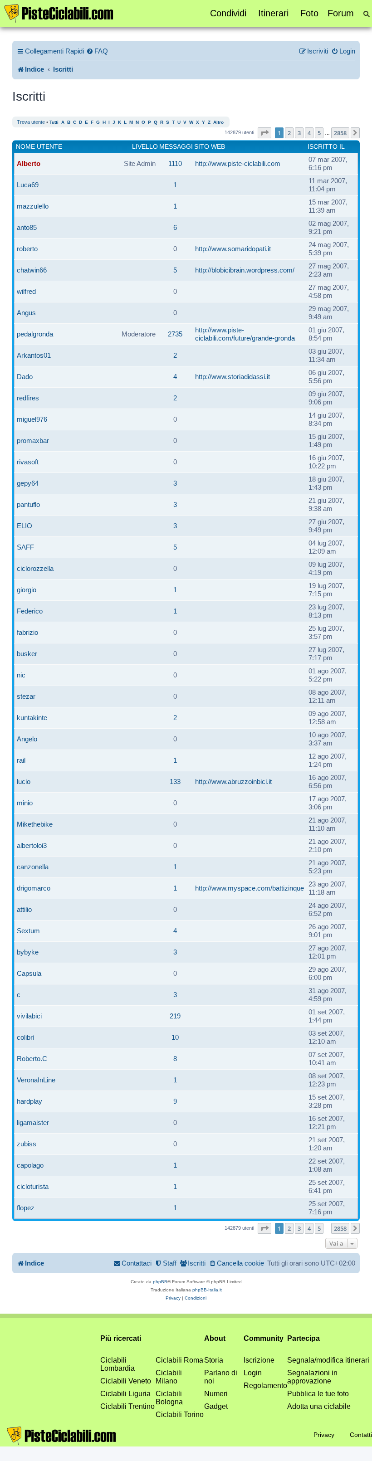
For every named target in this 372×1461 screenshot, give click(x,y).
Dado (25, 376)
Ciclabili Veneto (125, 1381)
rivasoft (28, 462)
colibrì (25, 1037)
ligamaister (33, 1122)
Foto (309, 13)
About (214, 1338)
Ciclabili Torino (180, 1414)
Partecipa (303, 1338)
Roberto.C (32, 1058)
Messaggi (176, 146)
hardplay (29, 1101)
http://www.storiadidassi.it (232, 376)
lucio (23, 781)
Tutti (54, 122)
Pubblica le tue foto (318, 1394)
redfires (28, 398)
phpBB (160, 1281)
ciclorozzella (35, 568)
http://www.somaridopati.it (233, 249)
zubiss (26, 1144)
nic (21, 675)
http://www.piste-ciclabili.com (237, 163)
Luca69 (28, 185)
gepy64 (28, 483)
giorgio (26, 590)
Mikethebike (35, 824)
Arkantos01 (34, 355)
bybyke (28, 952)
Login (253, 1373)
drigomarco (33, 888)
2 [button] (289, 133)
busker (27, 653)
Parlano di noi (220, 1377)
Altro (218, 122)
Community (264, 1338)
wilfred (26, 291)
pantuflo (28, 504)
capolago (30, 1165)
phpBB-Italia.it (207, 1289)
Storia (213, 1360)
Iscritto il (326, 146)
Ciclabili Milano (169, 1377)
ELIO (24, 526)
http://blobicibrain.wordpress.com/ (244, 270)
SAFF (25, 547)
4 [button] (309, 133)
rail (21, 760)
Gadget (216, 1406)
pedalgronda (35, 334)
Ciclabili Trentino (127, 1406)
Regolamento (265, 1385)
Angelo (27, 739)
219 (175, 1016)
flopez (25, 1208)
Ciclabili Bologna (169, 1398)
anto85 (27, 227)
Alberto (28, 163)
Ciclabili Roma (179, 1360)
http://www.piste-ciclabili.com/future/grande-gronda (245, 334)
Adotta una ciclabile (319, 1406)
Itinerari (273, 13)
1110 (175, 163)
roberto (27, 249)
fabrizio (27, 632)
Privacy (323, 1434)
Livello (145, 146)
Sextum (28, 931)
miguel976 (32, 419)
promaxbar (33, 440)
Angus (26, 313)
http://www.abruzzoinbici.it (233, 781)
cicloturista (33, 1186)
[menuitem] (97, 51)
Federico (30, 611)
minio (25, 803)
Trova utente (31, 122)
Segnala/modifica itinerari (328, 1360)
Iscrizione (259, 1360)
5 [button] (319, 133)
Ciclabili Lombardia (117, 1364)
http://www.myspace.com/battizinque (249, 888)
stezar (26, 696)
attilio (24, 909)
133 (175, 781)
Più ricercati (120, 1338)
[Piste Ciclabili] (59, 12)
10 (175, 1037)
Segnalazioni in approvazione (312, 1377)
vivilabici (29, 1016)
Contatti (361, 1434)
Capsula (29, 973)
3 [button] (299, 133)
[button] (264, 132)
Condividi (228, 13)
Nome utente (39, 146)
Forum (341, 13)
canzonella (33, 867)
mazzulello (33, 206)
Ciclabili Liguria (125, 1394)
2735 (175, 334)
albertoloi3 (32, 845)
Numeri (216, 1394)
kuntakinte (32, 717)
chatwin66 (32, 270)
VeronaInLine (36, 1080)
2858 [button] (340, 133)
